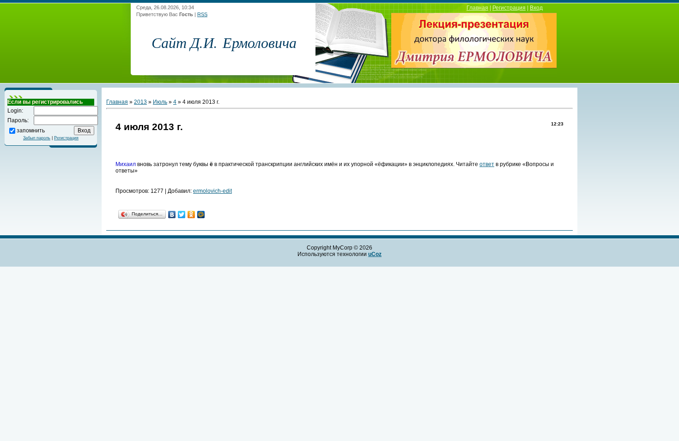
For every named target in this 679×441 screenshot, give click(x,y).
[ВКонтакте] (172, 214)
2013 (140, 102)
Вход (536, 8)
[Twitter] (182, 214)
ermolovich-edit (212, 191)
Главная (477, 8)
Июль (160, 102)
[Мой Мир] (201, 214)
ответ (486, 164)
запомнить (31, 130)
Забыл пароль (36, 138)
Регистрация (509, 8)
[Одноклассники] (191, 214)
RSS (202, 14)
